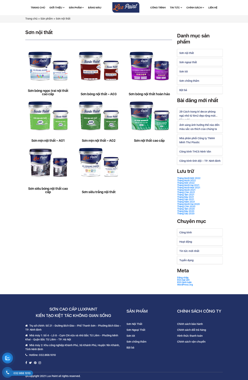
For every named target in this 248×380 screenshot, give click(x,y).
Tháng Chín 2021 (186, 192)
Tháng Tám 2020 (186, 208)
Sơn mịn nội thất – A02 (99, 141)
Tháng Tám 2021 (185, 194)
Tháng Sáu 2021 (185, 199)
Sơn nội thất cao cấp (149, 141)
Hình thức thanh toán (190, 335)
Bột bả (183, 90)
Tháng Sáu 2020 (186, 213)
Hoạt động (185, 241)
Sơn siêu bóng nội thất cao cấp (48, 190)
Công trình (158, 7)
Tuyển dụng (186, 260)
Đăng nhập (182, 277)
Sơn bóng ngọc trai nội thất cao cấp (48, 92)
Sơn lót (183, 71)
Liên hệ (212, 7)
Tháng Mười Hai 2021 (188, 185)
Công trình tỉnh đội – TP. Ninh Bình (200, 160)
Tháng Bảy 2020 (185, 211)
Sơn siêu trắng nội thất (99, 192)
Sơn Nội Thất (134, 324)
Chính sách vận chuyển (191, 341)
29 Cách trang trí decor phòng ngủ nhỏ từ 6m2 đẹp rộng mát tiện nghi (197, 115)
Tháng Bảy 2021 (185, 197)
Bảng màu (94, 7)
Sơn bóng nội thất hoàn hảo (149, 94)
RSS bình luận (184, 282)
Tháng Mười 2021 (186, 190)
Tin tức (175, 7)
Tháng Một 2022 (186, 182)
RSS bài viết (183, 280)
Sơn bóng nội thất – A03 (99, 94)
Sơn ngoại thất (188, 62)
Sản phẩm (75, 7)
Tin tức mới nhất (189, 251)
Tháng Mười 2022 (186, 180)
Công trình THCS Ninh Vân (195, 151)
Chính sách (194, 7)
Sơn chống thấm (189, 80)
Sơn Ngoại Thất (136, 329)
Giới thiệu (55, 7)
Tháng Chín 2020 (186, 206)
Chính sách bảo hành (190, 324)
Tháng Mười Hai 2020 (188, 204)
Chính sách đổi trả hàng (191, 329)
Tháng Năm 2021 (186, 201)
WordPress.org (185, 284)
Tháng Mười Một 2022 (188, 178)
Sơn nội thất (186, 53)
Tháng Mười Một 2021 (188, 187)
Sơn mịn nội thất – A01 (48, 141)
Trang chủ (38, 7)
